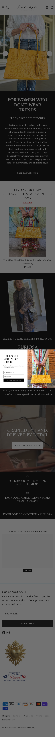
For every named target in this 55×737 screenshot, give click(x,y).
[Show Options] (22, 372)
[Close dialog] (54, 350)
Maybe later (13, 382)
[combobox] (13, 372)
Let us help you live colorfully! (14, 380)
